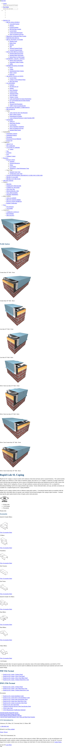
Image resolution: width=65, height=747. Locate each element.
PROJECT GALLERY (12, 177)
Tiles (11, 46)
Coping (11, 69)
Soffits (11, 64)
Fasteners (12, 85)
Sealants (12, 88)
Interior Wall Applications (16, 60)
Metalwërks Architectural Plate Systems (16, 36)
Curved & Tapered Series (16, 50)
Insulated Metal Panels (15, 130)
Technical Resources (15, 163)
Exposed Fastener (14, 27)
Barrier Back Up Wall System (17, 57)
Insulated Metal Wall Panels (16, 55)
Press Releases (10, 206)
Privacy (6, 732)
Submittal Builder (9, 712)
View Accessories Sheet (6, 532)
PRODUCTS (6, 20)
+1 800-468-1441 (4, 726)
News (4, 205)
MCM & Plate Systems (15, 29)
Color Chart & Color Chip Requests (19, 112)
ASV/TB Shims (14, 95)
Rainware (12, 74)
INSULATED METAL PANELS (14, 51)
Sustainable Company (11, 133)
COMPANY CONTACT (12, 212)
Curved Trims (13, 78)
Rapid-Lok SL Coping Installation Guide (13, 696)
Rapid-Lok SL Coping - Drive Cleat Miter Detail (15, 678)
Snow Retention (14, 90)
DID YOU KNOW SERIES (13, 199)
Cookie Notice (58, 742)
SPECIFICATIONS (8, 180)
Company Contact (10, 156)
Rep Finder (6, 7)
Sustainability (9, 119)
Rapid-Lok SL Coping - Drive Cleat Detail (14, 676)
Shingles (12, 44)
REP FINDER (10, 213)
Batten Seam (13, 43)
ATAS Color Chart (8, 708)
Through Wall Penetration (16, 104)
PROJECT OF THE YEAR (13, 179)
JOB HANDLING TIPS (12, 191)
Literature (12, 161)
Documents (9, 137)
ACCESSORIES (10, 83)
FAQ (7, 154)
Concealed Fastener (14, 24)
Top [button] (1, 746)
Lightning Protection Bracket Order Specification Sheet (17, 706)
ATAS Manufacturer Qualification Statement (14, 710)
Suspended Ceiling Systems (16, 62)
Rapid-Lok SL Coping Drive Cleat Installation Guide (16, 697)
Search (5, 3)
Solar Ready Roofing (15, 123)
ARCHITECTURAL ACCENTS (14, 76)
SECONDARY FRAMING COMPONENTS (18, 107)
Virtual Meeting (11, 715)
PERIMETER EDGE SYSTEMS (14, 65)
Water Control (13, 72)
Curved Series (13, 31)
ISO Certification (10, 145)
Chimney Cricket (14, 97)
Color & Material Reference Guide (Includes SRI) (22, 118)
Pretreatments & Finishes (16, 116)
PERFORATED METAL (12, 38)
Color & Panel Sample (17, 717)
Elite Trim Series (14, 81)
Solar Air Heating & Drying (16, 34)
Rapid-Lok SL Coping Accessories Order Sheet (15, 703)
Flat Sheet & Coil (14, 86)
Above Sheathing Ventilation (17, 126)
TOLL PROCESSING (12, 192)
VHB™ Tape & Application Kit (18, 105)
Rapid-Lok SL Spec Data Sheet (11, 704)
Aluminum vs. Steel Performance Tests (19, 168)
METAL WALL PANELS (13, 22)
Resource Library (10, 159)
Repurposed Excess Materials (13, 138)
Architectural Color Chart (16, 173)
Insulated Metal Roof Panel (16, 53)
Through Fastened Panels (16, 48)
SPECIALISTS (10, 215)
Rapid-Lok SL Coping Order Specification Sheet (15, 699)
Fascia (11, 67)
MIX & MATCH (10, 109)
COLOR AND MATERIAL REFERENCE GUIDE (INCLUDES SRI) (24, 175)
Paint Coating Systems (15, 114)
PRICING (8, 184)
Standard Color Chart (15, 172)
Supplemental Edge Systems (17, 71)
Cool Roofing (13, 125)
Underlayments (13, 91)
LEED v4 (12, 121)
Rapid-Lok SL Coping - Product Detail (13, 674)
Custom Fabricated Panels (16, 32)
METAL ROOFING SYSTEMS (14, 39)
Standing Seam (13, 41)
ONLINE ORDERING (12, 194)
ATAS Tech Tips (10, 189)
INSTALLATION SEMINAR (14, 201)
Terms (1, 732)
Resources (5, 158)
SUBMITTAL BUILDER (13, 187)
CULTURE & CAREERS (13, 147)
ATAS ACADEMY (11, 198)
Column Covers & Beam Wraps (17, 79)
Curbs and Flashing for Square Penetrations (20, 98)
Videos (11, 165)
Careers (11, 149)
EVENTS (8, 152)
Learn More (9, 744)
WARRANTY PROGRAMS (13, 185)
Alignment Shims (14, 93)
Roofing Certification (11, 203)
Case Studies (13, 166)
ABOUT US (9, 144)
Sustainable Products (11, 135)
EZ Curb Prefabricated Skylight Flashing (20, 100)
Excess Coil (9, 140)
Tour (7, 151)
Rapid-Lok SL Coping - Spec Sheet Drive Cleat (15, 688)
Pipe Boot (12, 102)
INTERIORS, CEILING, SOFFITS (15, 58)
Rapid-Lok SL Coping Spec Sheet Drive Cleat (14, 701)
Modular (12, 25)
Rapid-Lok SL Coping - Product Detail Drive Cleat (16, 679)
